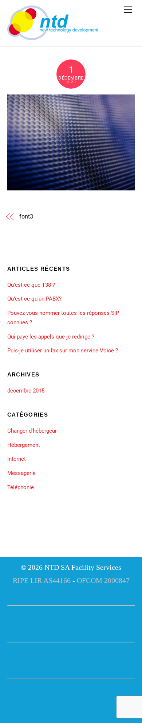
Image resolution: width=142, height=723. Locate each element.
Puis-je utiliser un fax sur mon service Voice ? (62, 350)
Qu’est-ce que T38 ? (31, 285)
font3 (26, 216)
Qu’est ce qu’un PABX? (34, 298)
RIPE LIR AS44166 (42, 580)
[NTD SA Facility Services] (52, 37)
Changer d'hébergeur (32, 431)
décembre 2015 (25, 390)
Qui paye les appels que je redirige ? (50, 336)
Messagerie (21, 473)
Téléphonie (20, 487)
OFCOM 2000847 (103, 580)
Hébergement (23, 445)
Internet (16, 459)
